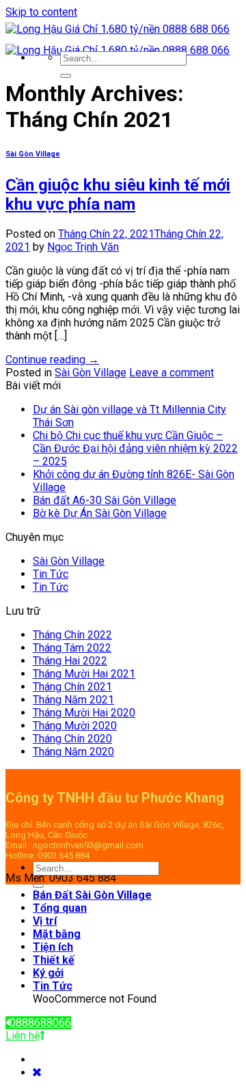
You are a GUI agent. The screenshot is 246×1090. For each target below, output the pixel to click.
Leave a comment (171, 372)
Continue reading (52, 359)
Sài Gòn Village (32, 154)
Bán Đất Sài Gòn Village (92, 895)
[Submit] (65, 76)
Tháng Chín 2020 (72, 738)
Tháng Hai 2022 (70, 660)
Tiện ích (53, 946)
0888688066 (40, 1022)
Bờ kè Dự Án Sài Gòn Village (100, 513)
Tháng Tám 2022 (72, 647)
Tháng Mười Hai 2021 (84, 673)
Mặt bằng (57, 933)
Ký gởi (48, 972)
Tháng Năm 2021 (73, 699)
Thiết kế (53, 959)
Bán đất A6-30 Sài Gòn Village (104, 500)
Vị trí (45, 920)
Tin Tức (50, 574)
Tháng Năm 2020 (73, 751)
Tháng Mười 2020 (75, 725)
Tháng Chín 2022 (72, 634)
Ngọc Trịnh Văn (83, 246)
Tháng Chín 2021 (72, 686)
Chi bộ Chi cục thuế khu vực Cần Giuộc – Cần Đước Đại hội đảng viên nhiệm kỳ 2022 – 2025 (135, 448)
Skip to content (41, 11)
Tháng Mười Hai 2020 (84, 712)
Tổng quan (60, 908)
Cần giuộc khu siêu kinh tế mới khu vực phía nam (117, 195)
